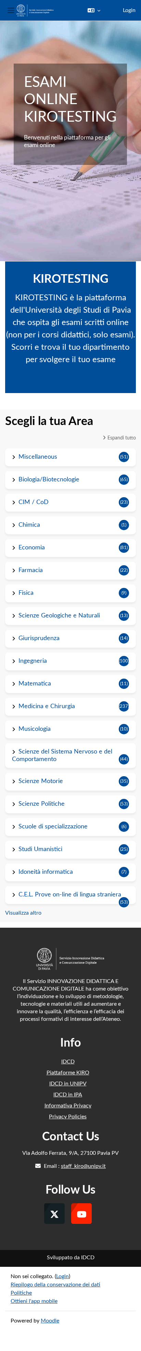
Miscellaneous (37, 457)
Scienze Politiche (41, 804)
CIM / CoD (33, 502)
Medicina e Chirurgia (46, 706)
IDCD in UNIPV (68, 1083)
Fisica (26, 593)
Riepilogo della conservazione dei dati (55, 1284)
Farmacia (30, 570)
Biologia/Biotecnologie (48, 480)
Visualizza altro (23, 913)
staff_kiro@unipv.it (83, 1166)
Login (129, 10)
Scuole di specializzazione (53, 827)
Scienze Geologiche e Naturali (59, 616)
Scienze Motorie (40, 781)
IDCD (68, 1061)
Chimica (29, 525)
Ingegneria (32, 661)
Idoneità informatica (45, 872)
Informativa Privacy (67, 1105)
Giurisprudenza (39, 638)
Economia (31, 548)
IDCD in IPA (67, 1094)
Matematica (34, 684)
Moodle (50, 1321)
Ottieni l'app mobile (34, 1301)
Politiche (21, 1293)
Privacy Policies (68, 1116)
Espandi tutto (121, 438)
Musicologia (34, 729)
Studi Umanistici (40, 849)
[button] (94, 10)
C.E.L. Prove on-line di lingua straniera (69, 895)
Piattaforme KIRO (68, 1072)
